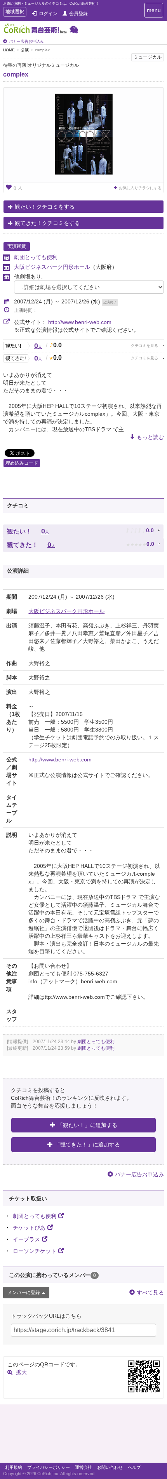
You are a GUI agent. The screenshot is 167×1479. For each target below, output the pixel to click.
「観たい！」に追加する (87, 1125)
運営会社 (83, 1467)
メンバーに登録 (23, 1292)
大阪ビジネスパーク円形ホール (52, 267)
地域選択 (14, 13)
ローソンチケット (34, 1251)
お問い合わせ (110, 1467)
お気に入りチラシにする (140, 188)
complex (15, 74)
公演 (25, 50)
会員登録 (78, 13)
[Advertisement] (83, 1435)
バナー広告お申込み (26, 41)
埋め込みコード (21, 463)
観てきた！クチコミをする (47, 223)
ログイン (48, 13)
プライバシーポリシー (48, 1467)
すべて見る (150, 1292)
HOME (9, 50)
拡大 (21, 1372)
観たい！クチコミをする (45, 207)
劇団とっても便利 (35, 257)
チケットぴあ (29, 1228)
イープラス (26, 1239)
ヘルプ (134, 1467)
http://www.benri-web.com (79, 322)
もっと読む (150, 437)
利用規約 (13, 1467)
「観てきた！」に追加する (87, 1144)
